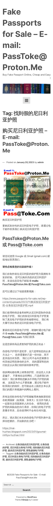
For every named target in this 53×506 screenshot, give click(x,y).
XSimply (24, 500)
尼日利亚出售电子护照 (21, 447)
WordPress (32, 497)
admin (40, 162)
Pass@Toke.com (25, 244)
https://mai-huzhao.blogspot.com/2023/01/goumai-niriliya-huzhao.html (24, 432)
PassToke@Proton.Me (25, 238)
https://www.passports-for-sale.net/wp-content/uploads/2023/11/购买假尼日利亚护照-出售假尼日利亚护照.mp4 (26, 302)
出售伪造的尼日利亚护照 (27, 444)
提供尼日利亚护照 (16, 450)
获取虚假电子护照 (35, 450)
